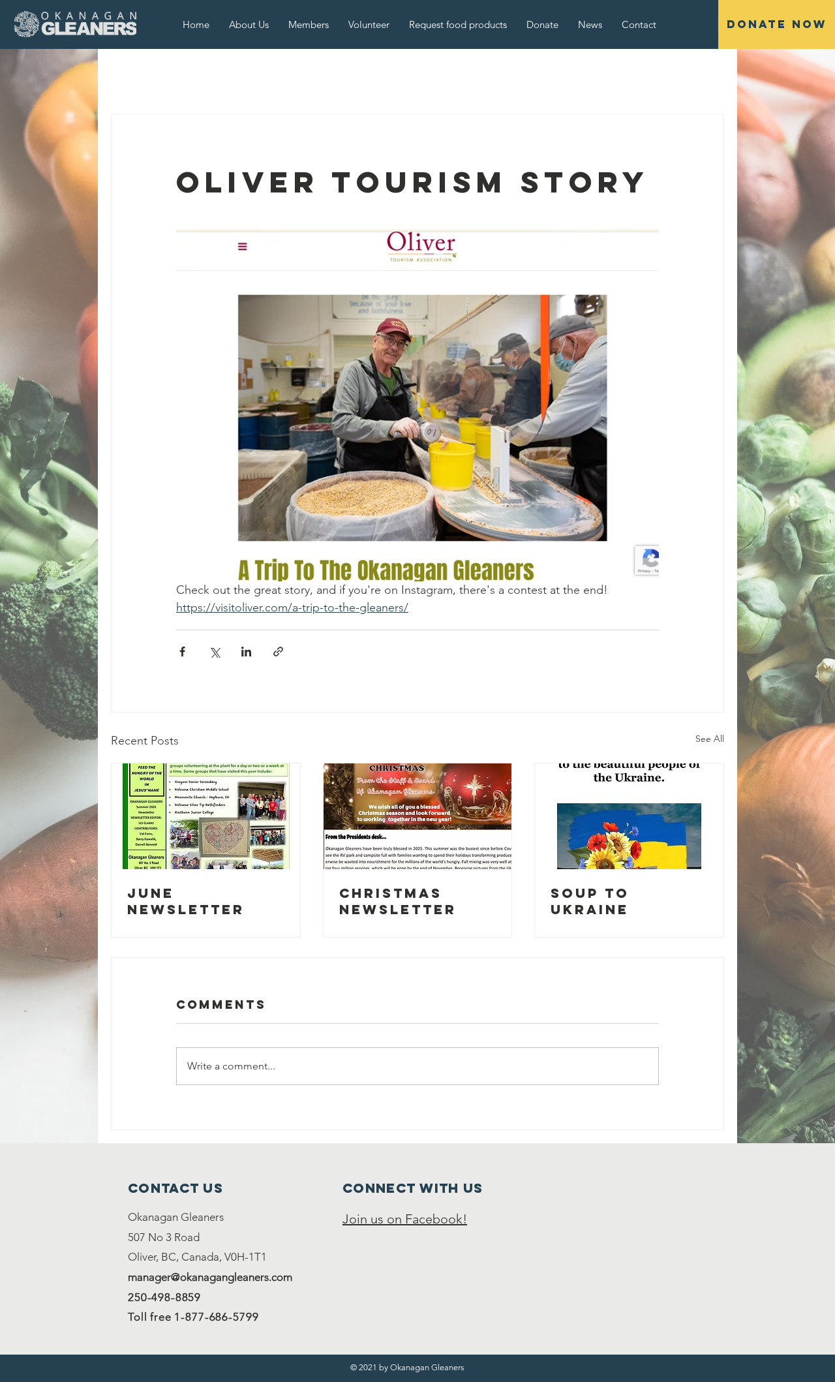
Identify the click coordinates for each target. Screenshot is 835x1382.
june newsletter (186, 901)
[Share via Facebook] (182, 651)
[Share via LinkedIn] (246, 651)
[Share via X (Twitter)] (214, 651)
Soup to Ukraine (590, 901)
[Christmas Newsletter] (418, 816)
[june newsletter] (206, 816)
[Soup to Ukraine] (629, 816)
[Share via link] (278, 651)
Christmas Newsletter (398, 901)
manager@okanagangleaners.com (210, 1276)
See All (709, 739)
